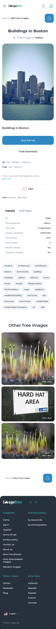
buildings (8, 277)
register (7, 529)
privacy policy (10, 539)
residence (39, 289)
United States (42, 301)
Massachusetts (34, 283)
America (8, 266)
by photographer (37, 524)
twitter (6, 583)
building (37, 272)
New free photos (12, 554)
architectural (23, 266)
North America (11, 289)
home (46, 277)
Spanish (32, 588)
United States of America (15, 307)
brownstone (22, 272)
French (32, 598)
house (7, 283)
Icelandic (33, 583)
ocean (26, 289)
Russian (32, 593)
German (32, 602)
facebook (8, 588)
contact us (8, 544)
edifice (22, 277)
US (34, 307)
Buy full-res (28, 140)
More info (6, 179)
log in (6, 524)
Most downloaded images (13, 560)
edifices (33, 277)
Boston (7, 272)
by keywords (35, 520)
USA (43, 307)
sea (44, 295)
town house (25, 301)
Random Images (12, 567)
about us (7, 549)
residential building (13, 295)
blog (5, 593)
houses (19, 283)
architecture (40, 266)
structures (9, 301)
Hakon (39, 37)
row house (32, 295)
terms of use (9, 534)
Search (49, 18)
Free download (28, 151)
